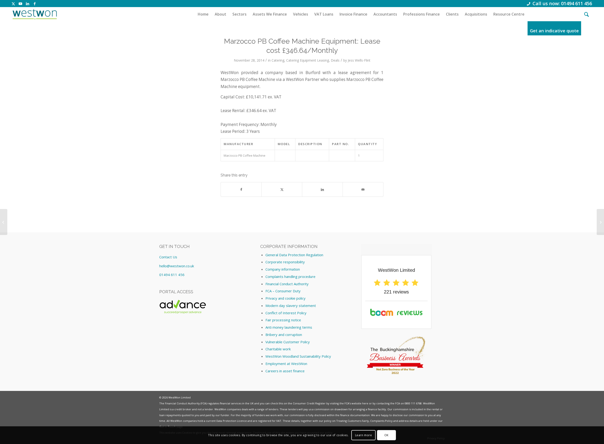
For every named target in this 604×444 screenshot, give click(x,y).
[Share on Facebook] (241, 189)
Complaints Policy (381, 421)
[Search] (586, 14)
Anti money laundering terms (288, 327)
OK (386, 435)
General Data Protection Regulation (294, 254)
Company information (282, 269)
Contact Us (168, 257)
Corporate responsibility (285, 262)
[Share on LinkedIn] (322, 189)
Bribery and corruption (283, 334)
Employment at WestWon (286, 363)
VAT (278, 421)
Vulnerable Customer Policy (287, 341)
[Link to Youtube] (20, 3)
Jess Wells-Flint (359, 60)
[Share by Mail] (363, 189)
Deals (335, 60)
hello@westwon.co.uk (176, 266)
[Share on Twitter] (282, 189)
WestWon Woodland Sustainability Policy (298, 356)
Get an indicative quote (554, 31)
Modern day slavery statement (290, 305)
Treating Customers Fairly (352, 421)
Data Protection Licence (231, 421)
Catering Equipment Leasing (307, 60)
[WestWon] (34, 14)
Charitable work (278, 349)
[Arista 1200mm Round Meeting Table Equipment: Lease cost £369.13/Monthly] (3, 222)
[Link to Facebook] (34, 3)
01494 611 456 (172, 274)
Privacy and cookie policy (285, 298)
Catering (278, 60)
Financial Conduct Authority (287, 283)
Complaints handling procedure (290, 276)
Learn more (363, 435)
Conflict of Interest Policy (285, 312)
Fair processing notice (283, 320)
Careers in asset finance (285, 371)
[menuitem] (203, 14)
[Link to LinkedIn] (27, 3)
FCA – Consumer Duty (283, 291)
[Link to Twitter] (13, 3)
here (365, 403)
